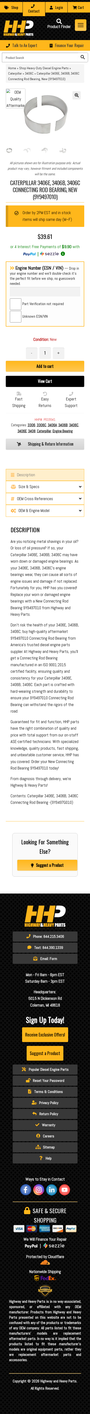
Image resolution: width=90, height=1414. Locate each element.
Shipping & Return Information (50, 444)
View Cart (45, 381)
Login (59, 7)
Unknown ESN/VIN (34, 316)
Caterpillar (15, 73)
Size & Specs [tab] (28, 486)
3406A (52, 425)
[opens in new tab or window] (45, 1262)
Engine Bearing (63, 431)
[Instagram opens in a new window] (39, 1190)
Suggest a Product (50, 865)
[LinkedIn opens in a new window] (52, 1190)
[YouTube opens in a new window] (65, 1190)
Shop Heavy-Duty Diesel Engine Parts (44, 68)
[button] (45, 45)
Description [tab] (26, 474)
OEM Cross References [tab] (35, 498)
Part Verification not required (42, 303)
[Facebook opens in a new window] (26, 1190)
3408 (32, 431)
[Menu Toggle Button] (80, 25)
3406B (63, 425)
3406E (22, 431)
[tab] (9, 150)
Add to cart (45, 366)
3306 (31, 425)
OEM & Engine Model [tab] (33, 510)
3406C (29, 73)
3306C (41, 425)
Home (12, 68)
